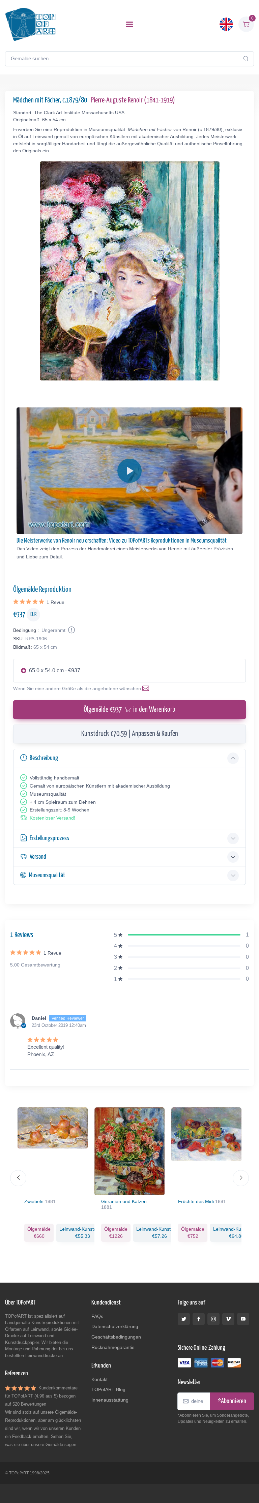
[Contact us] (147, 688)
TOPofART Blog (108, 1389)
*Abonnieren (232, 1401)
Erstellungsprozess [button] (49, 838)
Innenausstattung (109, 1400)
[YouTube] (243, 1319)
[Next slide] (241, 1178)
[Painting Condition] (71, 630)
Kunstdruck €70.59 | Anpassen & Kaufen (129, 734)
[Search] (246, 59)
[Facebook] (199, 1319)
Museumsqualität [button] (47, 875)
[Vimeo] (228, 1319)
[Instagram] (213, 1319)
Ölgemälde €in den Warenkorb (129, 709)
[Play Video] (129, 471)
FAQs (97, 1316)
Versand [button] (38, 857)
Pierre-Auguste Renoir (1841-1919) (133, 100)
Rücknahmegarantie (113, 1347)
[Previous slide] (18, 1178)
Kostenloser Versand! (52, 818)
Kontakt (99, 1379)
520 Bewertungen (29, 1404)
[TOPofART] (30, 24)
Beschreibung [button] (44, 758)
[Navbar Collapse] (129, 24)
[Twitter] (184, 1319)
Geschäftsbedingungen (116, 1337)
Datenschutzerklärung (114, 1326)
